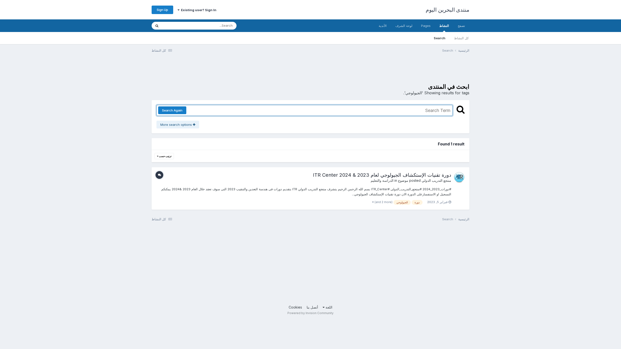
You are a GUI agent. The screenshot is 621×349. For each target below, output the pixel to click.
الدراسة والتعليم (382, 180)
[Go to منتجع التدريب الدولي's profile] (459, 177)
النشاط (444, 26)
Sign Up (162, 10)
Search (439, 38)
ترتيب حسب (165, 156)
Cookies (295, 307)
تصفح (461, 26)
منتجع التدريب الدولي (436, 180)
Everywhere (177, 25)
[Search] (157, 26)
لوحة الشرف (403, 26)
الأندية (383, 26)
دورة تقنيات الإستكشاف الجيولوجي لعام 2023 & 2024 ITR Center (382, 175)
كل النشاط (461, 38)
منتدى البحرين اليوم (447, 10)
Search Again (172, 110)
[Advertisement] (381, 71)
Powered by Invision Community (310, 313)
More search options (176, 125)
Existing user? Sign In (198, 10)
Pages (426, 26)
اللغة (328, 307)
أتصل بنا (312, 307)
